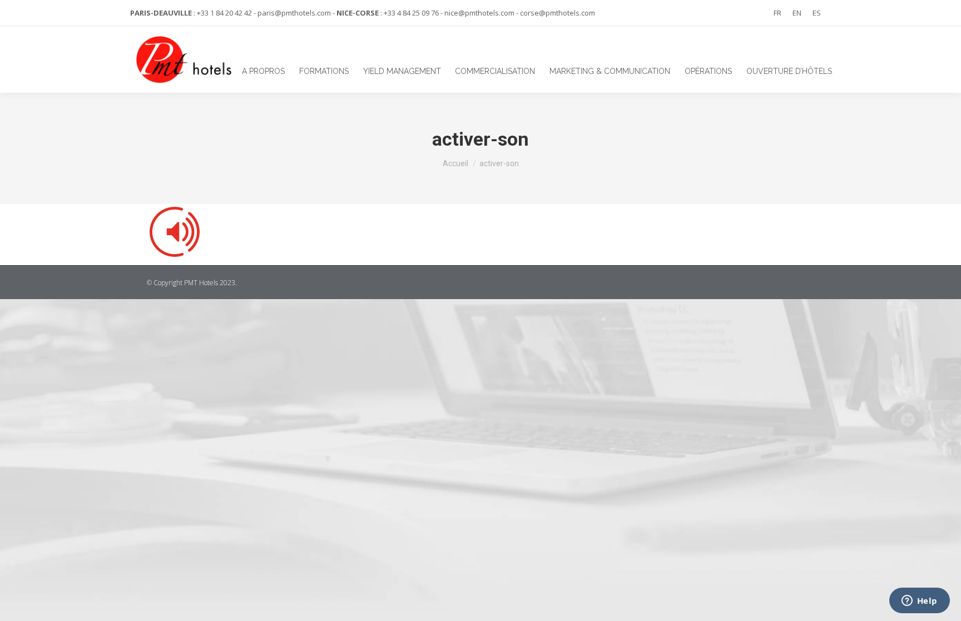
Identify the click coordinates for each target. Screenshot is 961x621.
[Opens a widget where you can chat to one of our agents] (919, 601)
